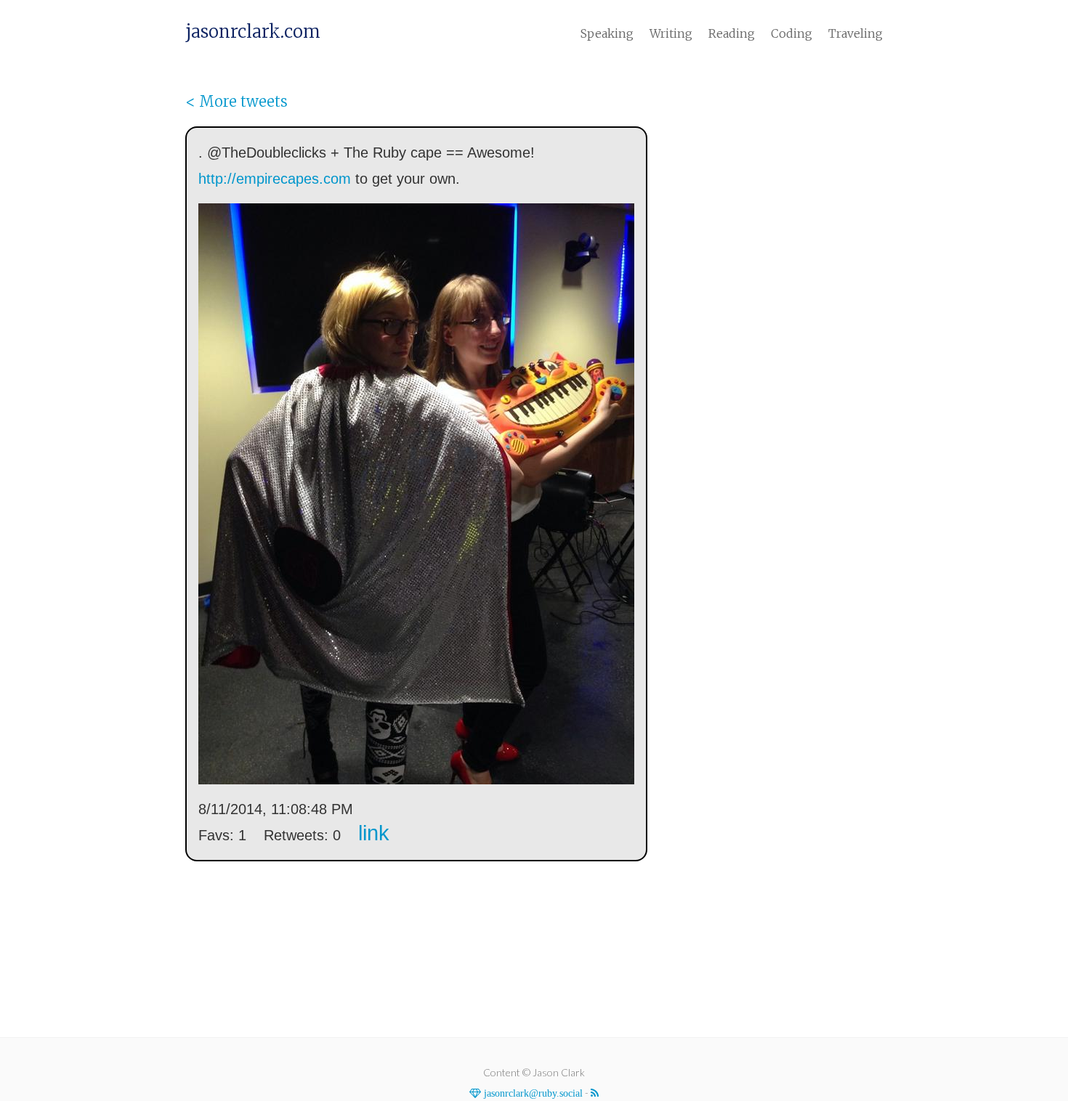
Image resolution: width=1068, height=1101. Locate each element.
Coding (791, 33)
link (373, 833)
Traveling (855, 33)
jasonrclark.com (252, 32)
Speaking (607, 33)
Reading (731, 33)
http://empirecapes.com (274, 179)
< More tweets (236, 101)
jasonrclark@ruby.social (532, 1093)
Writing (671, 33)
